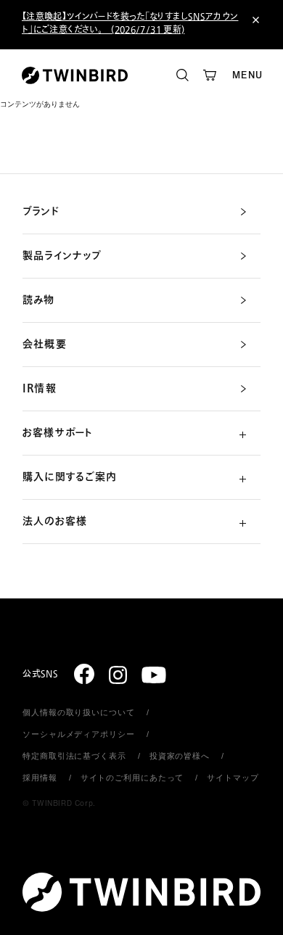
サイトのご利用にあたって (132, 777)
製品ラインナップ (62, 256)
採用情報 (39, 777)
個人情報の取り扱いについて (78, 712)
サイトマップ (232, 777)
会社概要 (44, 345)
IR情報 (39, 389)
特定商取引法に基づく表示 (74, 755)
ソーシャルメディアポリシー (78, 734)
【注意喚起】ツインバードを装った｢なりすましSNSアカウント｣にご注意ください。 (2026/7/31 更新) (130, 23)
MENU (247, 75)
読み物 (38, 300)
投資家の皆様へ (179, 755)
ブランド (40, 212)
